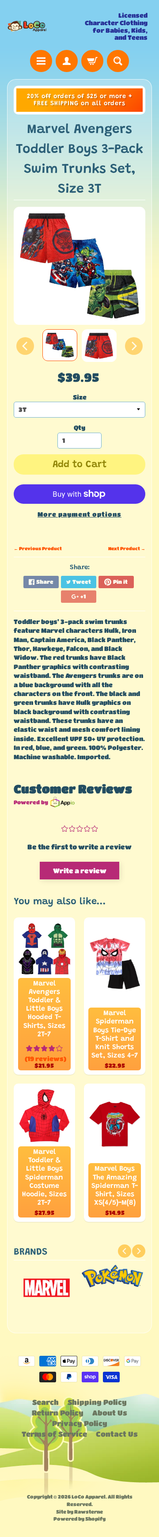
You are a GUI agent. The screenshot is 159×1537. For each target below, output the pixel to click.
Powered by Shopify (79, 1519)
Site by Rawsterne (79, 1511)
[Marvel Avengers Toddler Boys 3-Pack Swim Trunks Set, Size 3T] (59, 345)
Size (80, 397)
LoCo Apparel (89, 1496)
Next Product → (126, 548)
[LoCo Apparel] (43, 26)
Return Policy (57, 1412)
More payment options (79, 514)
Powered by (31, 802)
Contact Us (117, 1434)
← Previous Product (38, 548)
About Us (109, 1412)
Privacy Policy (79, 1423)
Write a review (79, 871)
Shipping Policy (97, 1402)
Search (45, 1402)
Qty (79, 427)
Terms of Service (54, 1434)
